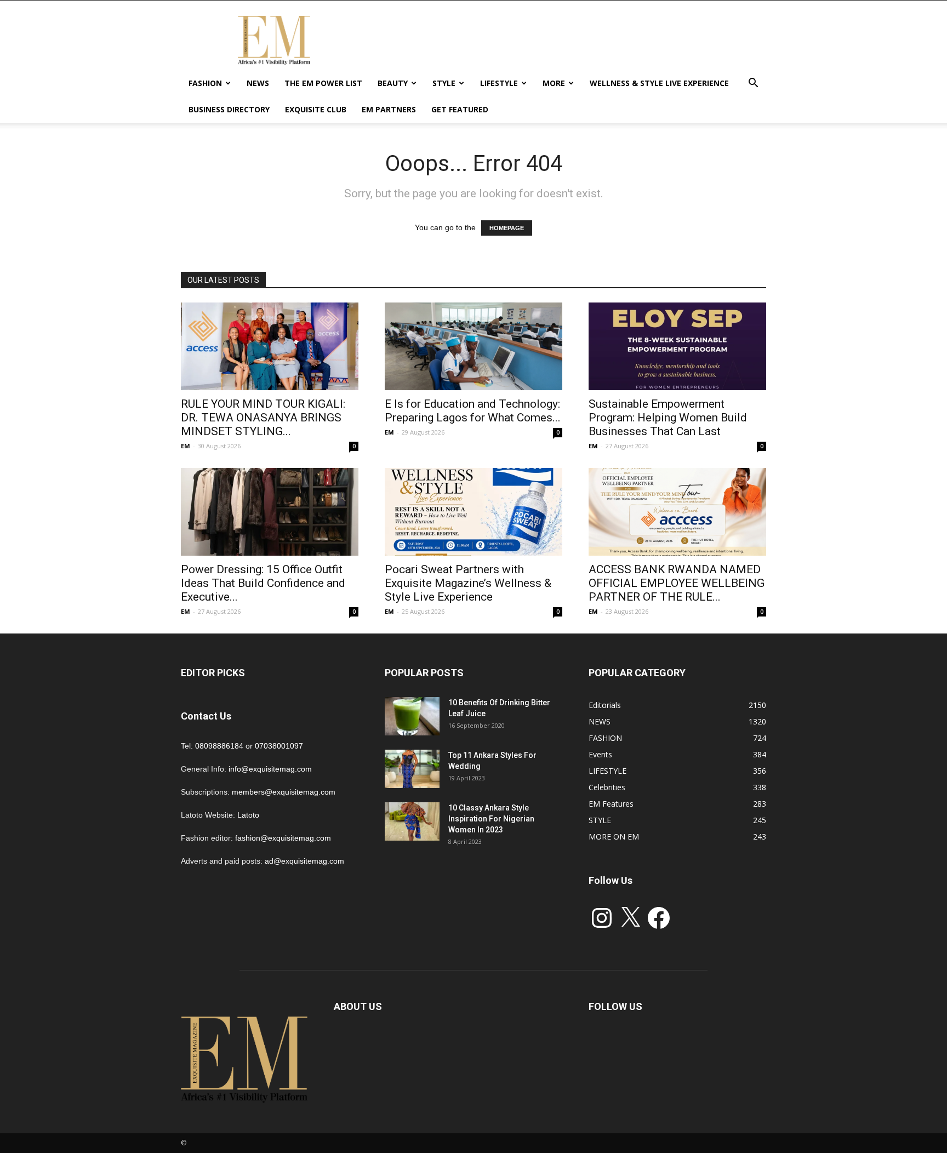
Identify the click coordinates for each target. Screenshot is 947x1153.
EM (185, 446)
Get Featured (459, 109)
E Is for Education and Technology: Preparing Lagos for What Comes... (473, 410)
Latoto (248, 814)
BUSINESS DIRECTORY (229, 109)
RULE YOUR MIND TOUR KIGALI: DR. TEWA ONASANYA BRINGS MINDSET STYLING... (263, 417)
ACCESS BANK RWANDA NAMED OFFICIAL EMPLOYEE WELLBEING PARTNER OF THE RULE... (677, 583)
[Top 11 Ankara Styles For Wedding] (412, 769)
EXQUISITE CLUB (315, 109)
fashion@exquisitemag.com (283, 838)
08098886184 (219, 745)
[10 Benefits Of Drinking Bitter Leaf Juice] (412, 716)
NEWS (258, 83)
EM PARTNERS (389, 109)
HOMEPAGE (506, 228)
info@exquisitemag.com (270, 768)
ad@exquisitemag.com (304, 861)
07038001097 (279, 745)
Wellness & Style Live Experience (659, 83)
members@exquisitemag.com (283, 791)
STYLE (443, 83)
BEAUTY (393, 83)
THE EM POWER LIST (323, 83)
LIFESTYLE (499, 83)
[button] (753, 84)
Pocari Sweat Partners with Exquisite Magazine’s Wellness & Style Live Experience (468, 583)
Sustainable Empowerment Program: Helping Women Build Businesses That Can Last (668, 417)
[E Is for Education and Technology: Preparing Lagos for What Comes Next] (473, 346)
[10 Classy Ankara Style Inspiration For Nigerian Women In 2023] (412, 821)
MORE (554, 83)
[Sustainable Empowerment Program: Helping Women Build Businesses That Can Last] (677, 346)
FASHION (205, 83)
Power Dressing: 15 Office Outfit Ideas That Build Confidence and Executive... (263, 583)
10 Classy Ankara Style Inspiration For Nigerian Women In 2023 (491, 818)
